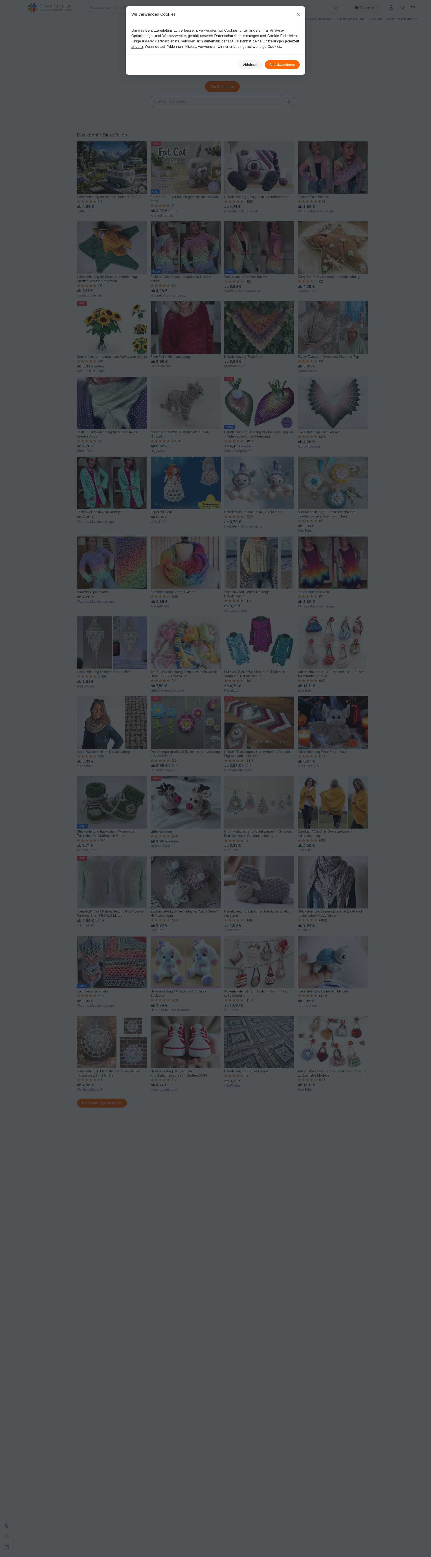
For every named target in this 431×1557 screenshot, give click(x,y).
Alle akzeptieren (282, 64)
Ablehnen (250, 64)
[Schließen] (298, 14)
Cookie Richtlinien (282, 35)
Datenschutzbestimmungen (236, 35)
